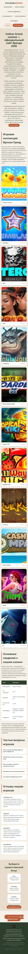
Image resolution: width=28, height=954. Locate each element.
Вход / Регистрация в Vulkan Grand (16, 918)
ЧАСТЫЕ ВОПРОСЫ (20, 16)
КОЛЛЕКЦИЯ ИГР (7, 16)
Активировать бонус (14, 907)
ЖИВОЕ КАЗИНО (19, 7)
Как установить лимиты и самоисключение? (11, 765)
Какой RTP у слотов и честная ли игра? (13, 758)
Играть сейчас (14, 125)
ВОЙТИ (8, 25)
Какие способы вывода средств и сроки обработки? (13, 750)
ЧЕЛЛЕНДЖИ (14, 21)
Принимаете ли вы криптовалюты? (14, 771)
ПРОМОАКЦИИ (8, 7)
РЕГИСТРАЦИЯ (18, 25)
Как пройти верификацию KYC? (12, 777)
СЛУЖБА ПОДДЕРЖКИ (14, 11)
